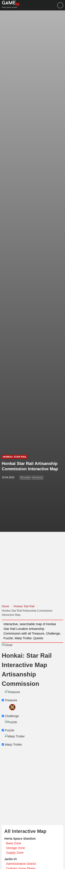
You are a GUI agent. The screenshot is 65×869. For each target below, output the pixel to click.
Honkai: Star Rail (15, 456)
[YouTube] (60, 5)
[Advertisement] (32, 567)
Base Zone (13, 843)
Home (5, 606)
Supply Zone (15, 852)
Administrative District (21, 864)
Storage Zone (15, 848)
